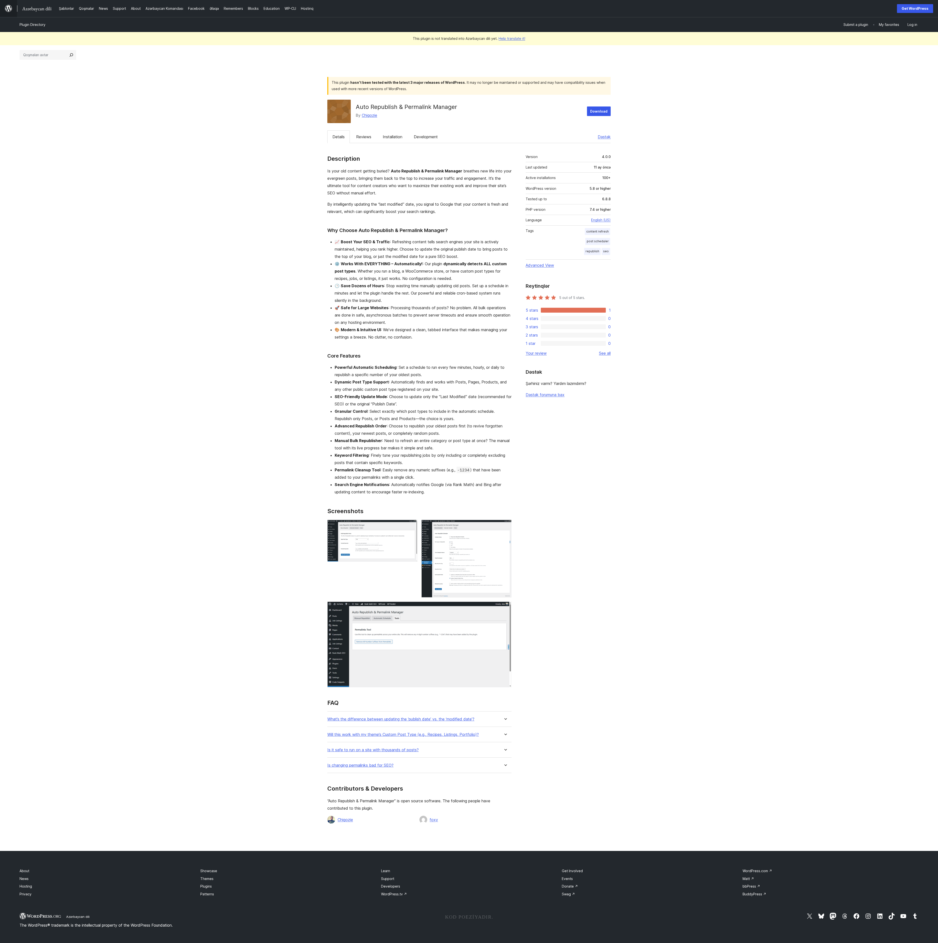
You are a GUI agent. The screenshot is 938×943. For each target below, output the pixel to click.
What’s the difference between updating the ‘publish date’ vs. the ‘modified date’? (400, 719)
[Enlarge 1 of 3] (410, 526)
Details (338, 136)
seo (606, 251)
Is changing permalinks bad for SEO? (360, 765)
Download (599, 111)
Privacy (26, 894)
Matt (748, 879)
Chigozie (369, 115)
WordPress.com (757, 871)
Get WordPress (915, 8)
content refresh (597, 231)
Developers (390, 886)
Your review (536, 353)
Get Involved (572, 871)
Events (567, 879)
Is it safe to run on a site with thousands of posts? (373, 750)
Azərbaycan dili (78, 917)
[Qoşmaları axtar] (71, 55)
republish (592, 251)
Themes (206, 879)
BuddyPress (754, 894)
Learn (385, 871)
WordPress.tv (394, 894)
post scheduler (598, 241)
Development (426, 136)
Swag (568, 894)
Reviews (363, 136)
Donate (570, 886)
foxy (434, 819)
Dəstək (604, 136)
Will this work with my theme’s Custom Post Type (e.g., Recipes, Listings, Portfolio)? (403, 734)
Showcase (208, 871)
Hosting (26, 886)
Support (387, 879)
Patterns (207, 894)
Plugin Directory (32, 24)
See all (605, 353)
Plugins (206, 886)
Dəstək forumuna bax (545, 394)
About (24, 871)
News (24, 879)
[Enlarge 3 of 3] (504, 608)
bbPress (751, 886)
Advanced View (540, 265)
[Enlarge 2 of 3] (504, 526)
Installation (392, 136)
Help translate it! (512, 38)
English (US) (601, 220)
